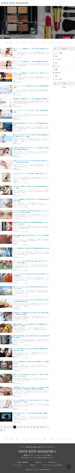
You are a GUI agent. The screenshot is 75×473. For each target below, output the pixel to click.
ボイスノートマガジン (34, 469)
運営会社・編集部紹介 (23, 462)
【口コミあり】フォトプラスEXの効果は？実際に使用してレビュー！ (30, 174)
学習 (14, 194)
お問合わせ (32, 465)
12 (41, 427)
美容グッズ (15, 181)
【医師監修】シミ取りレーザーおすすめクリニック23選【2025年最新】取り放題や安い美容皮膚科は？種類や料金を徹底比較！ (31, 388)
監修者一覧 (38, 462)
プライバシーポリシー (17, 465)
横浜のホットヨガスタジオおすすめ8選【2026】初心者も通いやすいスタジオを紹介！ (31, 287)
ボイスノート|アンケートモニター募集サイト (53, 465)
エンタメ (38, 42)
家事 (14, 382)
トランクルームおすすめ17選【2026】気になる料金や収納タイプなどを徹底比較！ (31, 274)
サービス (15, 230)
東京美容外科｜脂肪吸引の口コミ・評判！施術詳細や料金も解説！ (30, 98)
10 (34, 427)
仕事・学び (52, 42)
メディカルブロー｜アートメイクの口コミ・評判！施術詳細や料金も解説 (30, 111)
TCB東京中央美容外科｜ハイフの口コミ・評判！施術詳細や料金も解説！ (30, 124)
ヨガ (14, 294)
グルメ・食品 (66, 42)
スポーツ (15, 269)
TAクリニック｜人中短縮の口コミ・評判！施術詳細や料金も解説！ (31, 61)
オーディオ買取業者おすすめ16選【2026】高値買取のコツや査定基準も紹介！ (31, 362)
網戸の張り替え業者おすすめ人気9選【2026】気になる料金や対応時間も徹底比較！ (31, 336)
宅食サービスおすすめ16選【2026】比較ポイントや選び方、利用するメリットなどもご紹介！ (31, 375)
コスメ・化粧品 (9, 42)
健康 (45, 42)
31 (1, 430)
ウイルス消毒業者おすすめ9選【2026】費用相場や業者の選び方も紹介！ (31, 249)
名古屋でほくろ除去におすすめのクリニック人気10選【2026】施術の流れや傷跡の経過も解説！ (31, 148)
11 (37, 427)
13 (44, 427)
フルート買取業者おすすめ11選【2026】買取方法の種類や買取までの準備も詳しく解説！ (31, 349)
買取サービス (16, 356)
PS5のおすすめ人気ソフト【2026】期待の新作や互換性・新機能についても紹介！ (30, 414)
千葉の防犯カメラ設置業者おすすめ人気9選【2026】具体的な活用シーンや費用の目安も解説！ (31, 313)
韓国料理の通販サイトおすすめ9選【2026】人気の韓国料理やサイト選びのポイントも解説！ (31, 325)
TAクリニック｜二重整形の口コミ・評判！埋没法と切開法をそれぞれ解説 (31, 49)
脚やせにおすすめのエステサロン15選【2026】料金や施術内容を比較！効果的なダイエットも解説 (31, 135)
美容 (17, 42)
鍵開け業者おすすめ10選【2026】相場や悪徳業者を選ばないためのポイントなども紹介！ (31, 223)
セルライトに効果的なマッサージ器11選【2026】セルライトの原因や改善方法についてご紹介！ (31, 401)
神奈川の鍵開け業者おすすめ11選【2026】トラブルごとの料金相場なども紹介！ (31, 236)
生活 (32, 42)
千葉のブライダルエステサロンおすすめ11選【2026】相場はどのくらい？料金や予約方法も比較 (31, 161)
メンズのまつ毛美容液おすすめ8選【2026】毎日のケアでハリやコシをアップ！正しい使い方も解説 (31, 211)
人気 (64, 83)
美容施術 (15, 118)
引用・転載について (53, 462)
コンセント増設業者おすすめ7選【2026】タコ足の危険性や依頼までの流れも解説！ (31, 200)
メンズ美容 (15, 307)
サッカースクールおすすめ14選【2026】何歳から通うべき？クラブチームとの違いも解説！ (31, 261)
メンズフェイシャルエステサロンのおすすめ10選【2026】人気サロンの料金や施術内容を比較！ (31, 300)
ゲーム (14, 421)
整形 (14, 56)
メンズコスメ (24, 42)
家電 (59, 42)
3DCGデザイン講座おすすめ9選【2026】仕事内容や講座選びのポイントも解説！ (31, 187)
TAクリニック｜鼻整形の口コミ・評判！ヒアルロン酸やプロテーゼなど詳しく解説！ (31, 73)
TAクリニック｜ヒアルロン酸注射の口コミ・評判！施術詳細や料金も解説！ (31, 86)
